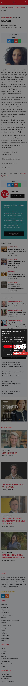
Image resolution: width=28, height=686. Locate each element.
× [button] (24, 330)
